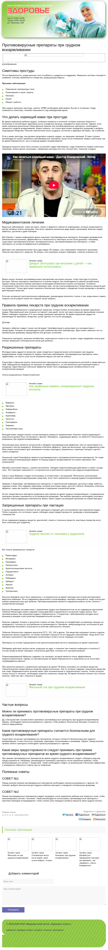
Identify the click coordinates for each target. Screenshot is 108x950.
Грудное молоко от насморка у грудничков (56, 533)
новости (11, 930)
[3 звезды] (8, 815)
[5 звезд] (13, 815)
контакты (58, 930)
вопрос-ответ (25, 930)
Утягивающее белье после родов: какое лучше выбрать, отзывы (42, 857)
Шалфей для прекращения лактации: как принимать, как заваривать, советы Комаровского (89, 860)
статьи (47, 930)
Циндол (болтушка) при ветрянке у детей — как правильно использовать (60, 265)
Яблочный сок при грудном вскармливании (57, 687)
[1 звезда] (3, 815)
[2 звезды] (5, 815)
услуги (38, 930)
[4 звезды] (10, 815)
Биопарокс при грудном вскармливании (65, 856)
